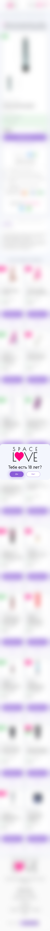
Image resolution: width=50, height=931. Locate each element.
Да (16, 474)
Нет (33, 474)
